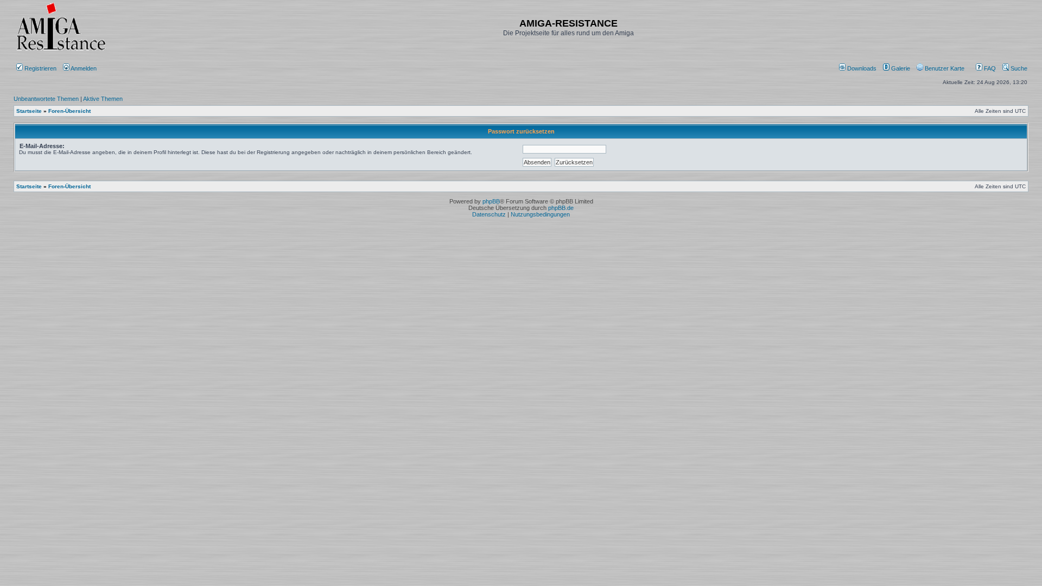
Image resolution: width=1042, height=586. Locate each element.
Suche (1018, 68)
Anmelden (83, 68)
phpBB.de (561, 208)
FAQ (989, 68)
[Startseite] (61, 50)
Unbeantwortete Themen (46, 98)
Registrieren (39, 68)
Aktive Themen (103, 98)
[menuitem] (858, 68)
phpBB (491, 201)
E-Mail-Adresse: (42, 146)
